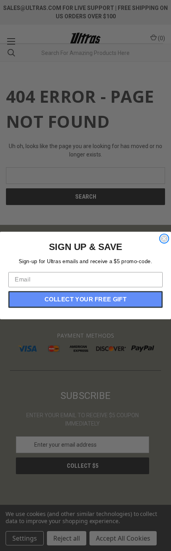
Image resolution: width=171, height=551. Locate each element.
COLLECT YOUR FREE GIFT (85, 299)
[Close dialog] (164, 238)
